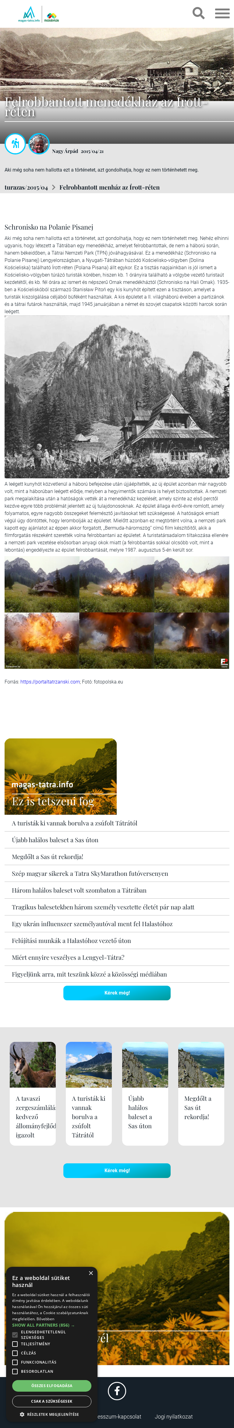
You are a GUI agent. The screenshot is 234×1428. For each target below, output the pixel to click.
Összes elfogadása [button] (52, 1385)
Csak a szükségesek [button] (51, 1401)
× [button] (90, 1273)
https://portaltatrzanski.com (50, 682)
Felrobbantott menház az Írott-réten (109, 187)
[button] (51, 1413)
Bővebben (45, 1318)
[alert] (52, 1344)
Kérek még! (117, 993)
